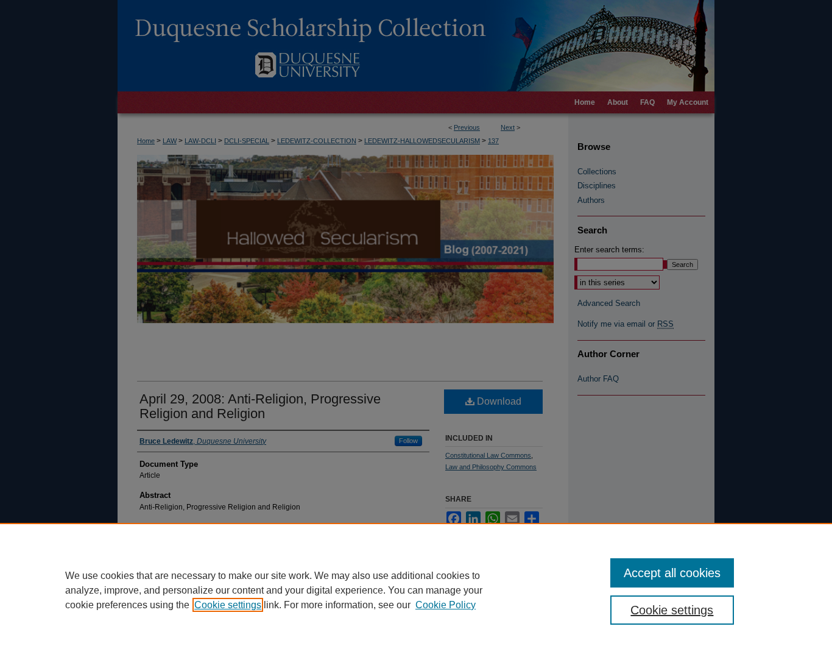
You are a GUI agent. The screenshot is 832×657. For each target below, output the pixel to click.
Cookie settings (227, 605)
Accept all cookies (672, 573)
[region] (416, 590)
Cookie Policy (445, 605)
